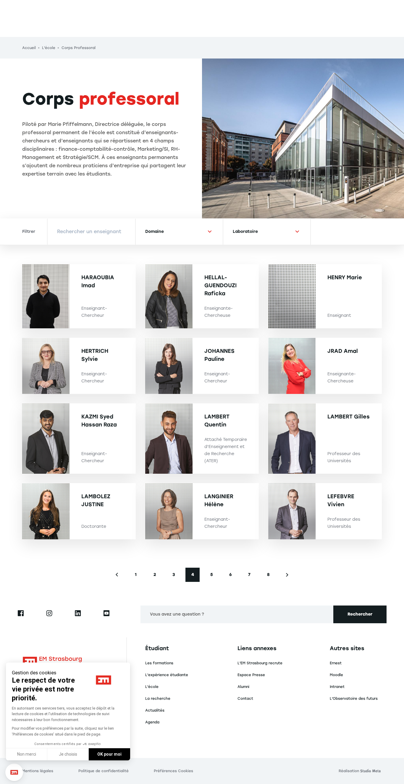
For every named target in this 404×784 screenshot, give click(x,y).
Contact (245, 699)
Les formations (159, 663)
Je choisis (68, 754)
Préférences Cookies (173, 771)
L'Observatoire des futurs (354, 699)
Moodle (336, 675)
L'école (152, 687)
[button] (14, 772)
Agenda (152, 722)
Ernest (336, 663)
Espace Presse (251, 675)
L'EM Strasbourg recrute (259, 663)
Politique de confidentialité (103, 771)
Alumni (243, 687)
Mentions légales (37, 771)
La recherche (157, 699)
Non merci (26, 754)
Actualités (154, 710)
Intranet (337, 687)
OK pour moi (109, 754)
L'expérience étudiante (166, 675)
